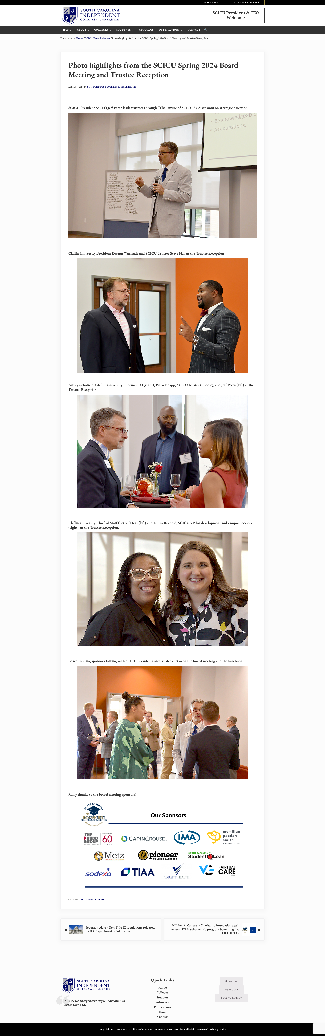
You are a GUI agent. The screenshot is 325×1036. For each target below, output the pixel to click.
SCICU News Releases (93, 899)
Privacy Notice (217, 1029)
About (162, 1012)
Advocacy (162, 1002)
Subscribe (231, 981)
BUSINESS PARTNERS (246, 2)
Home (162, 988)
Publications (162, 1007)
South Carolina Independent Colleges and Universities (152, 1029)
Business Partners (231, 998)
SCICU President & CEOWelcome (236, 15)
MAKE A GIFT (212, 2)
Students (162, 997)
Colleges (162, 992)
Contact (162, 1017)
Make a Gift (231, 989)
